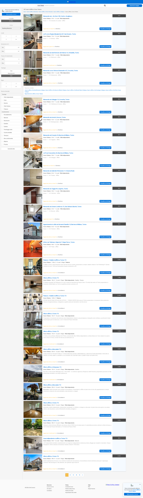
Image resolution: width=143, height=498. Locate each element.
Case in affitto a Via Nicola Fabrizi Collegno (77, 90)
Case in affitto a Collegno (59, 11)
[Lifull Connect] (112, 489)
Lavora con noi (50, 486)
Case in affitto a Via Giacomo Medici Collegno (55, 90)
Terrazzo (6, 135)
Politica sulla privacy (70, 488)
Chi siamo (49, 488)
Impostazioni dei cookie (70, 492)
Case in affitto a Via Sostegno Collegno (96, 90)
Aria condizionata (8, 138)
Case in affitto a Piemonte (32, 11)
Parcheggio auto (8, 129)
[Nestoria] (71, 2)
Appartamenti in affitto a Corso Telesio (34, 93)
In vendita (11, 18)
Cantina (6, 126)
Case (11, 75)
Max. (3, 51)
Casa (5, 100)
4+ (16, 39)
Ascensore (6, 120)
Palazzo (6, 109)
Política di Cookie (69, 490)
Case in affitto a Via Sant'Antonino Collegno (35, 90)
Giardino (6, 123)
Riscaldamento (8, 114)
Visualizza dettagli (105, 28)
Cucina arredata (8, 132)
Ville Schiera (7, 106)
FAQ (89, 486)
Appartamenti (11, 73)
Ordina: (11, 25)
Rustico (6, 103)
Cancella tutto (11, 149)
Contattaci (49, 490)
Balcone (6, 117)
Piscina (6, 144)
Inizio (25, 11)
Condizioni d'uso (69, 486)
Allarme (6, 141)
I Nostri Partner (91, 488)
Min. (3, 47)
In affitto (11, 21)
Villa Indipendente (8, 97)
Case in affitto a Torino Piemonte (46, 11)
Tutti (11, 70)
